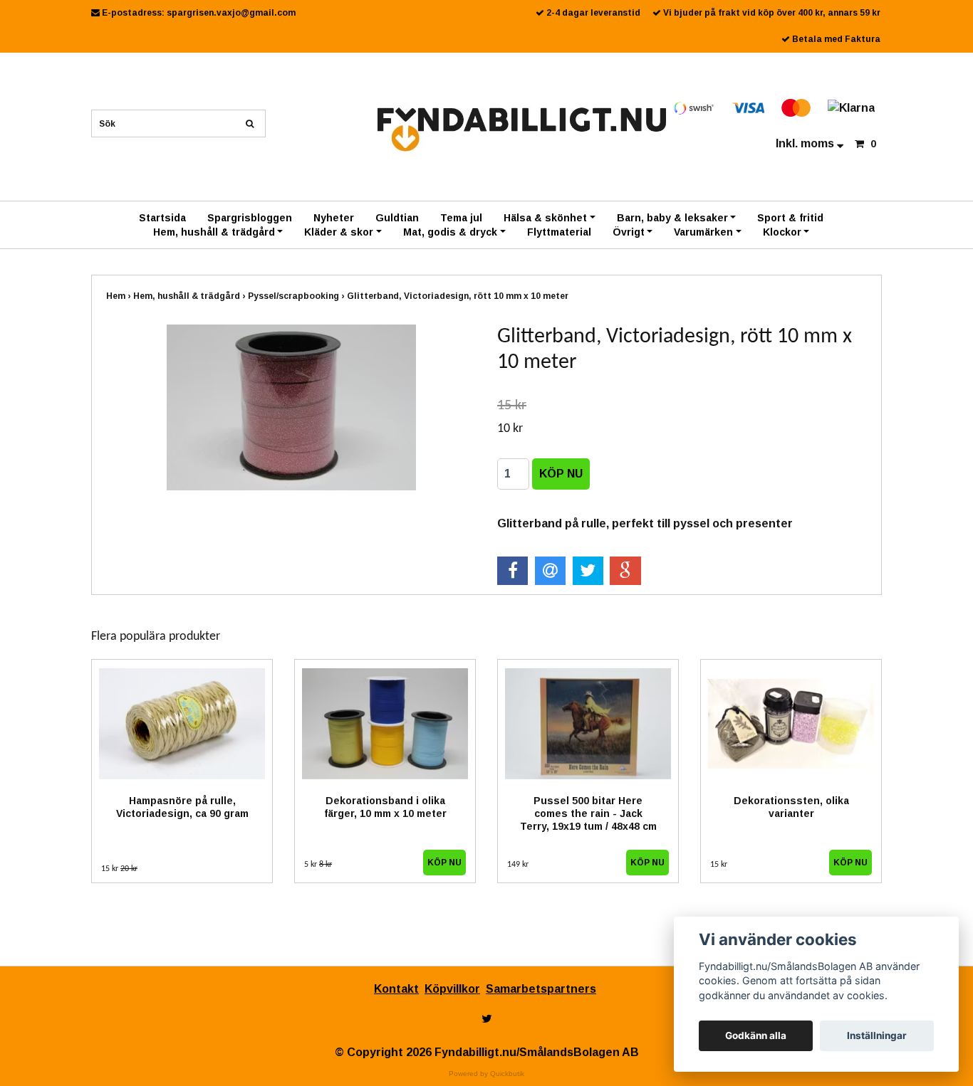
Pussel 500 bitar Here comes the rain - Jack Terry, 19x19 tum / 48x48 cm (588, 813)
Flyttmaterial (559, 232)
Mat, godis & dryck (450, 232)
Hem (119, 296)
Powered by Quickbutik (486, 1073)
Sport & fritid (790, 217)
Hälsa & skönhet (545, 217)
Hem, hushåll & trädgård (214, 232)
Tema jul (461, 217)
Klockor (782, 232)
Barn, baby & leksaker (672, 217)
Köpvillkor (452, 989)
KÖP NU (444, 863)
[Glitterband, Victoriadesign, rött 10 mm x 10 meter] (291, 407)
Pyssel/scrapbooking (297, 296)
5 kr (318, 864)
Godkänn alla (755, 1035)
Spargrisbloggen (249, 217)
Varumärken (703, 232)
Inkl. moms (806, 143)
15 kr (119, 869)
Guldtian (397, 217)
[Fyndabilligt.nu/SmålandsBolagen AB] (522, 128)
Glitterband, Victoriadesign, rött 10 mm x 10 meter (459, 296)
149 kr (518, 864)
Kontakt (396, 989)
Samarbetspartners (541, 989)
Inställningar (877, 1035)
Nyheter (333, 217)
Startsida (162, 217)
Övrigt (629, 232)
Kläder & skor (338, 232)
